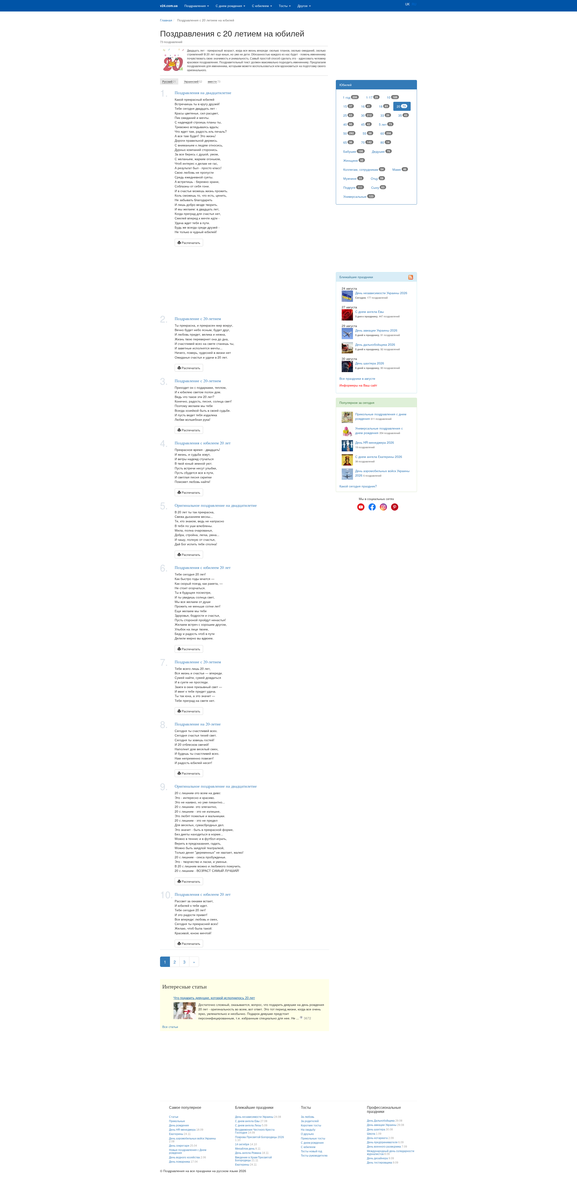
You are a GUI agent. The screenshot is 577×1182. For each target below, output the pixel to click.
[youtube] (361, 507)
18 (383, 106)
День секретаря (179, 1145)
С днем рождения (229, 5)
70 (366, 142)
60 (385, 133)
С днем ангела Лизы (248, 1125)
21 (169, 81)
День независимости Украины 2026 (381, 293)
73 (214, 81)
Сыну (378, 187)
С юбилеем (261, 5)
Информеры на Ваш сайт (358, 385)
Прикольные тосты (313, 1138)
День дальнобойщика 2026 (375, 344)
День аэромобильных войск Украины (192, 1138)
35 (402, 115)
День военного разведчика (384, 1146)
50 (348, 133)
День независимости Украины (254, 1116)
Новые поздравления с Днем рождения (187, 1151)
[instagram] (383, 507)
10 (392, 97)
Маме (399, 169)
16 (365, 106)
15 (347, 106)
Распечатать (190, 242)
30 (366, 115)
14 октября (242, 1144)
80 (384, 142)
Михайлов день (245, 1148)
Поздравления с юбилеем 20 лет (203, 443)
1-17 (372, 97)
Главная (166, 20)
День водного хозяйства (184, 1157)
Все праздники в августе (357, 378)
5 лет (385, 124)
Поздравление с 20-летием (198, 318)
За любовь (307, 1116)
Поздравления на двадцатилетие (203, 92)
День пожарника (179, 1161)
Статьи (173, 1116)
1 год (350, 97)
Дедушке (381, 151)
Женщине (353, 160)
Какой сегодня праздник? (358, 486)
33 (384, 115)
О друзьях (307, 1134)
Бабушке (353, 151)
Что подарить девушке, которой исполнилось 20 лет (214, 998)
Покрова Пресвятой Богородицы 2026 (259, 1137)
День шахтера (376, 1129)
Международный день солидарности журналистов (390, 1153)
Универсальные (358, 196)
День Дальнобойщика (381, 1120)
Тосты (283, 5)
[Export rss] (410, 277)
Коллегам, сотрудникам (363, 169)
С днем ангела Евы (369, 311)
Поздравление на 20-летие (198, 724)
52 (193, 81)
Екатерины (176, 1134)
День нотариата (377, 1138)
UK (407, 4)
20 (401, 106)
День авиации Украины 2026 (376, 330)
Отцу (377, 178)
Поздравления (195, 5)
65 (347, 142)
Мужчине (352, 178)
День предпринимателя (382, 1142)
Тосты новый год (311, 1151)
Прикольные (177, 1121)
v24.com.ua (169, 5)
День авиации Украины (381, 1125)
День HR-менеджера (182, 1129)
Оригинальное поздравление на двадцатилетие (216, 505)
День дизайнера (377, 1158)
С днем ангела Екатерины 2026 (378, 456)
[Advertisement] (244, 280)
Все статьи (170, 1026)
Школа (371, 1133)
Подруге (352, 187)
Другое (303, 5)
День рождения (179, 1125)
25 (347, 115)
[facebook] (372, 507)
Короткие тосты (311, 1125)
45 (365, 124)
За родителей (310, 1121)
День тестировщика (379, 1162)
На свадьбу (308, 1129)
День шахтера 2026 (369, 363)
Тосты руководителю (314, 1155)
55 (367, 133)
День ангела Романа (248, 1153)
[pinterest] (394, 507)
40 (347, 124)
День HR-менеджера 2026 (374, 442)
